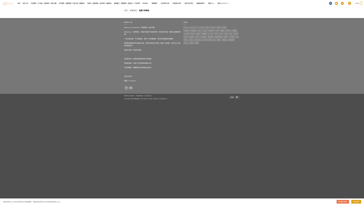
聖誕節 (226, 37)
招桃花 (205, 30)
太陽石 (218, 27)
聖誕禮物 (210, 37)
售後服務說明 (139, 96)
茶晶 (237, 37)
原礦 (207, 27)
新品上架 (25, 3)
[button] (349, 3)
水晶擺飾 (234, 30)
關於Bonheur (222, 3)
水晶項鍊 (186, 33)
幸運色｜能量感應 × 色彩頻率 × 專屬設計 (99, 3)
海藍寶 (192, 33)
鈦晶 (214, 40)
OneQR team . (163, 98)
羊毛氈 (196, 37)
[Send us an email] (131, 88)
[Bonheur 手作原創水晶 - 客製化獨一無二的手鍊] (8, 3)
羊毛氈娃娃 (203, 37)
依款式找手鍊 (189, 3)
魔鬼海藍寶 (231, 40)
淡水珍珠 (210, 33)
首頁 (19, 3)
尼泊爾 (224, 27)
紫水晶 (186, 37)
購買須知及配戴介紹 (129, 96)
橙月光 (228, 30)
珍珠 (216, 33)
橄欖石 (223, 30)
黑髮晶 (196, 43)
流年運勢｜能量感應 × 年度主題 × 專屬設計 (72, 3)
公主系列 (201, 27)
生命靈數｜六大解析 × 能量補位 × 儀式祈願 (43, 3)
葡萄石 (191, 40)
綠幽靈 (191, 37)
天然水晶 (212, 27)
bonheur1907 (194, 27)
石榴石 (226, 33)
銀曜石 (219, 40)
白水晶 (221, 33)
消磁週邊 (203, 33)
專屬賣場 (154, 3)
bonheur (186, 27)
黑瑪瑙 (191, 43)
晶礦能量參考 (200, 3)
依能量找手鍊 (177, 3)
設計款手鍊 (198, 40)
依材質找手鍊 (165, 3)
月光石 (217, 30)
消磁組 (198, 33)
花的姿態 (231, 37)
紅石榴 (236, 33)
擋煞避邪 (211, 30)
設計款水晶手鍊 (207, 40)
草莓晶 (186, 40)
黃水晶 (186, 43)
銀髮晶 (224, 40)
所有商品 (145, 3)
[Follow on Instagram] (330, 3)
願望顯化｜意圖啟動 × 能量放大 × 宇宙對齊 (127, 3)
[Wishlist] (336, 3)
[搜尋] (342, 3)
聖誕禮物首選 (218, 37)
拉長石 (200, 30)
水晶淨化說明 (148, 96)
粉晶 (231, 33)
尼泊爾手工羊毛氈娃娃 (190, 30)
